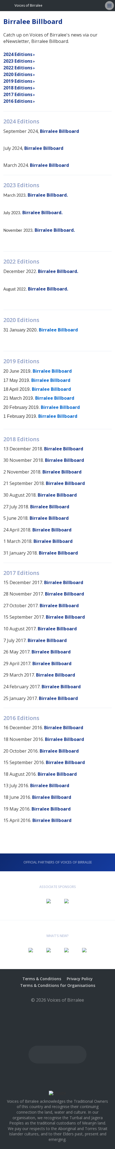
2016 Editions (17, 101)
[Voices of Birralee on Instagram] (90, 5)
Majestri (57, 1008)
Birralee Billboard (59, 131)
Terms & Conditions (41, 978)
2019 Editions (17, 81)
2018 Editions (17, 88)
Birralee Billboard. (48, 195)
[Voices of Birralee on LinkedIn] (99, 5)
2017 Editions (17, 94)
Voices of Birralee (28, 5)
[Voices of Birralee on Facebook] (81, 5)
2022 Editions (17, 68)
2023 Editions (17, 61)
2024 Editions (17, 54)
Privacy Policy (80, 978)
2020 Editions (17, 74)
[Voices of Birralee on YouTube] (72, 5)
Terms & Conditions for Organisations (57, 985)
